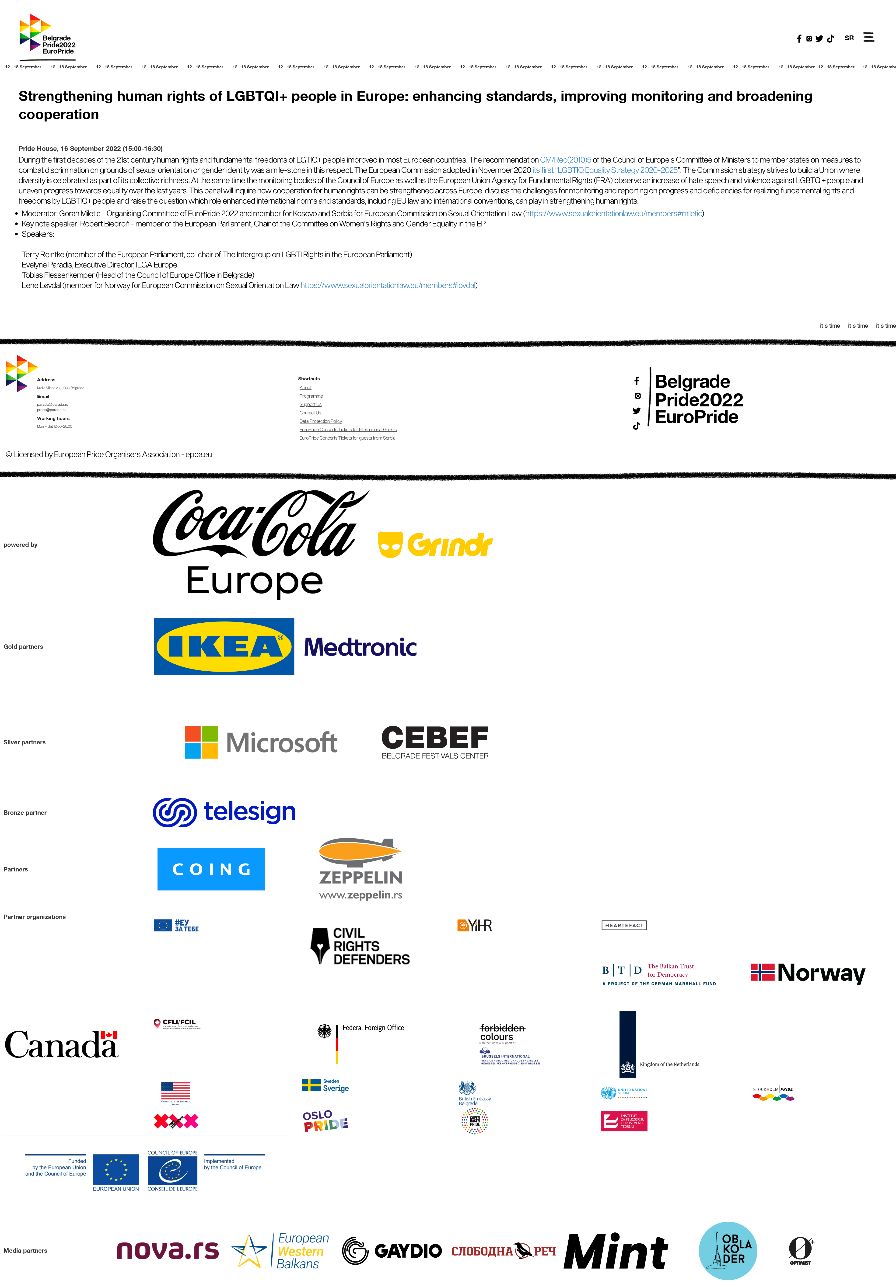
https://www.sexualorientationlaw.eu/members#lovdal (388, 285)
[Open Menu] (869, 38)
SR (849, 38)
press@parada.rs (51, 409)
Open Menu (869, 38)
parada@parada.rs (52, 404)
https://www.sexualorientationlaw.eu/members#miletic (613, 213)
